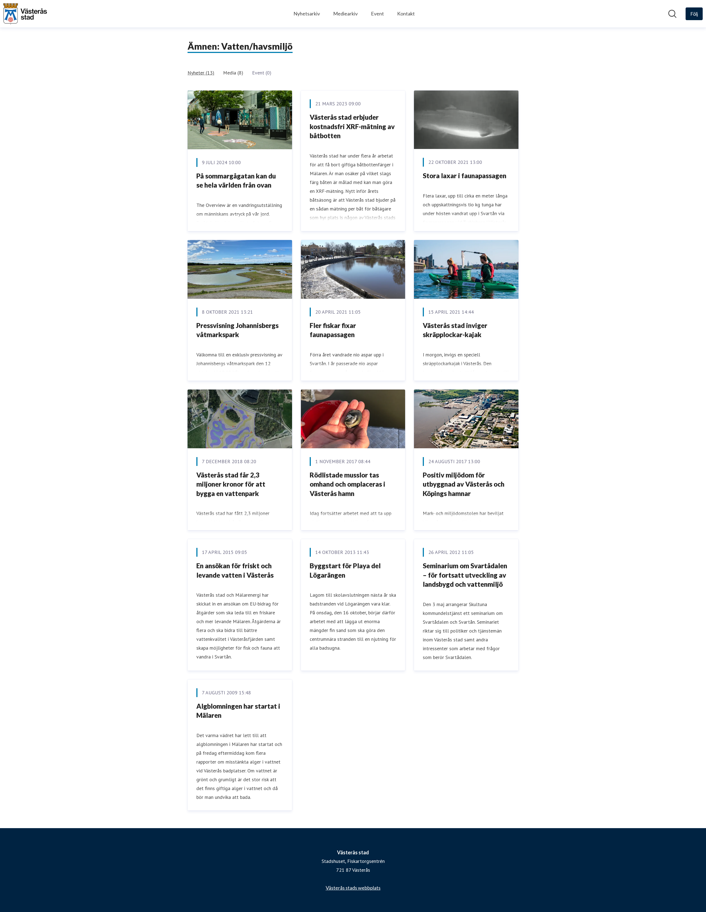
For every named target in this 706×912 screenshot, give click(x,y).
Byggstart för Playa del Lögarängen (345, 570)
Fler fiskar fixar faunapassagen (333, 330)
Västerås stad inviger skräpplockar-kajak (455, 330)
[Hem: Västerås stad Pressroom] (25, 13)
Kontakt (406, 13)
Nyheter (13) (201, 73)
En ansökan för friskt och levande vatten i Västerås (235, 570)
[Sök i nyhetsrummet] (672, 13)
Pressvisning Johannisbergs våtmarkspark (237, 330)
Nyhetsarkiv (306, 13)
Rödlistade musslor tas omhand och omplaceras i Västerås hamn (347, 484)
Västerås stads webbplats (353, 888)
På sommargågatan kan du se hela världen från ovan (236, 180)
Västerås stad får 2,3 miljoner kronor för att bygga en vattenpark (230, 484)
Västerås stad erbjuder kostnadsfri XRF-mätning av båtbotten (352, 126)
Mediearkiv (345, 13)
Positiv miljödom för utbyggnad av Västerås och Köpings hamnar (463, 484)
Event (377, 13)
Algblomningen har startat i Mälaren (238, 710)
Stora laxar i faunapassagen (464, 176)
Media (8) (233, 73)
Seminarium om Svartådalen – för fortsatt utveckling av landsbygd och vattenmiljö (465, 575)
